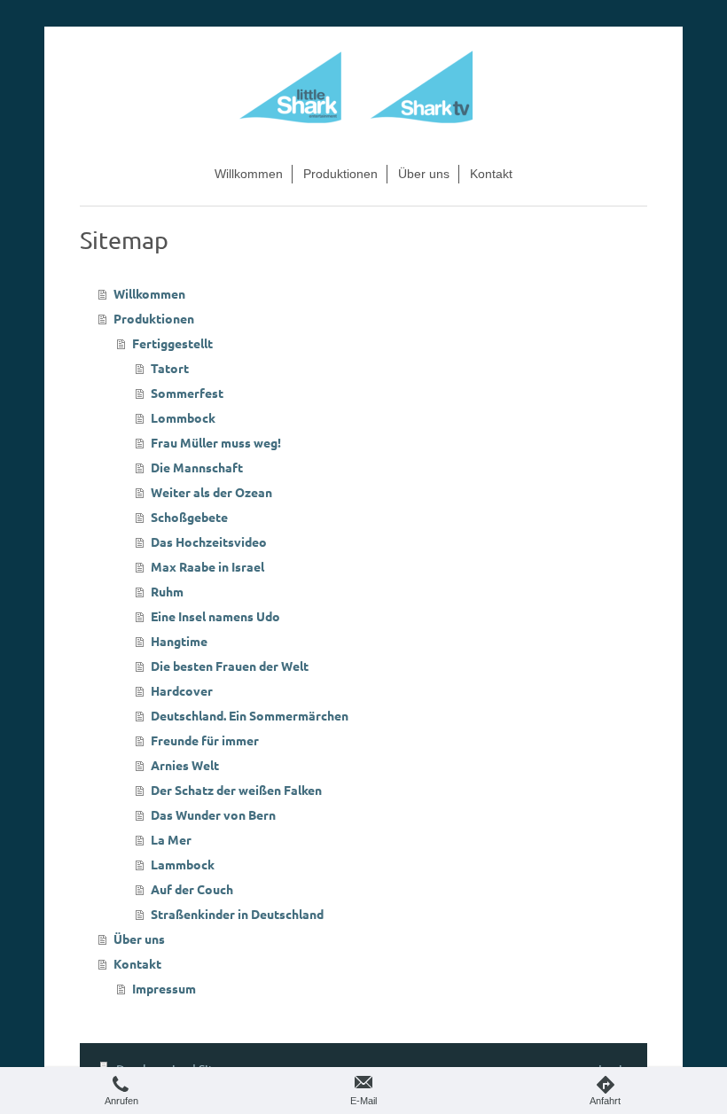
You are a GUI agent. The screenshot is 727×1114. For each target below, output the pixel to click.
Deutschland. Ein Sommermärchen (249, 715)
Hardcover (182, 690)
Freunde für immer (205, 740)
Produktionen (153, 318)
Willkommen (149, 293)
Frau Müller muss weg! (216, 442)
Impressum (164, 988)
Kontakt (137, 963)
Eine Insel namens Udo (215, 616)
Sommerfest (187, 393)
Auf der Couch (192, 889)
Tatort (170, 368)
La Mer (171, 839)
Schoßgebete (189, 517)
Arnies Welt (185, 765)
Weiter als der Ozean (211, 492)
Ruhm (167, 591)
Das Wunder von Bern (213, 814)
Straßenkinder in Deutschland (237, 914)
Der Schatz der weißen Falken (236, 790)
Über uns (139, 939)
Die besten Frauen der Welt (230, 666)
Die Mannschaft (197, 467)
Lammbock (183, 864)
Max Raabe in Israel (207, 566)
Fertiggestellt (172, 343)
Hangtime (179, 641)
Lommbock (183, 417)
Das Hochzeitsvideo (209, 541)
